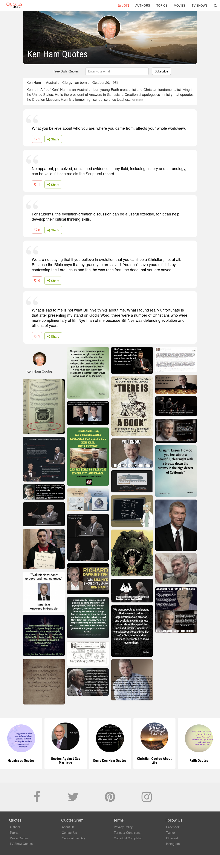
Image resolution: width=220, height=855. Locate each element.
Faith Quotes (154, 761)
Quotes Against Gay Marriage (21, 761)
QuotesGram (14, 5)
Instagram (173, 843)
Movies (179, 5)
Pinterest (172, 838)
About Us (68, 827)
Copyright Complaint (128, 838)
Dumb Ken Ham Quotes (65, 761)
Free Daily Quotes (66, 71)
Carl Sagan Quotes (199, 761)
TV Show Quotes (21, 843)
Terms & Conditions (127, 832)
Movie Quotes (19, 838)
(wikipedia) (137, 99)
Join (125, 5)
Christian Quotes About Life (110, 761)
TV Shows (200, 5)
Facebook (173, 827)
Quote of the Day (73, 838)
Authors (142, 5)
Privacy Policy (123, 827)
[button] (215, 5)
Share (54, 139)
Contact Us (69, 832)
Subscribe (161, 71)
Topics (161, 5)
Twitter (170, 832)
